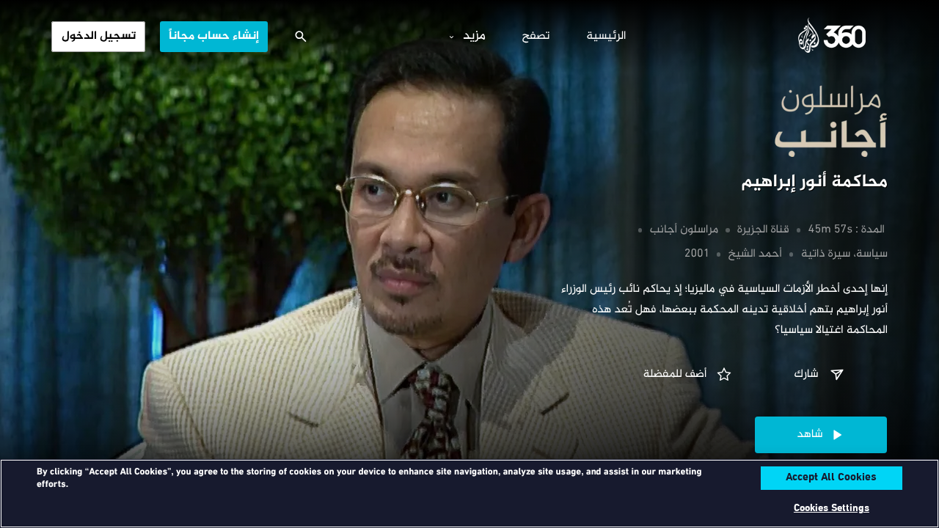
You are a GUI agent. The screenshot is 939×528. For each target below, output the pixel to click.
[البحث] (300, 36)
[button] (821, 374)
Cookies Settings (831, 508)
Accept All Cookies (831, 478)
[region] (469, 493)
